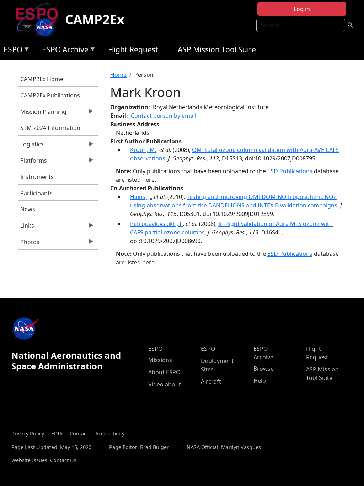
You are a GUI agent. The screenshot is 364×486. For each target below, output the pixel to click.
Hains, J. (140, 197)
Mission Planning (42, 113)
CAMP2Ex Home (41, 79)
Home (118, 75)
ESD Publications (289, 171)
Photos (28, 243)
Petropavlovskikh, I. (156, 224)
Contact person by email (163, 116)
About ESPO (164, 372)
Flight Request (133, 49)
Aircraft (211, 381)
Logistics (31, 146)
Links (26, 227)
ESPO (11, 50)
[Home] (39, 19)
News (27, 209)
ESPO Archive (63, 50)
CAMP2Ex (94, 19)
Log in (302, 9)
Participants (36, 193)
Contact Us (63, 460)
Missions (160, 360)
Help (259, 381)
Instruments (37, 177)
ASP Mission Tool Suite (217, 49)
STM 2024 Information (50, 128)
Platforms (32, 162)
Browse (263, 369)
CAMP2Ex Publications (50, 95)
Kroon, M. (143, 150)
